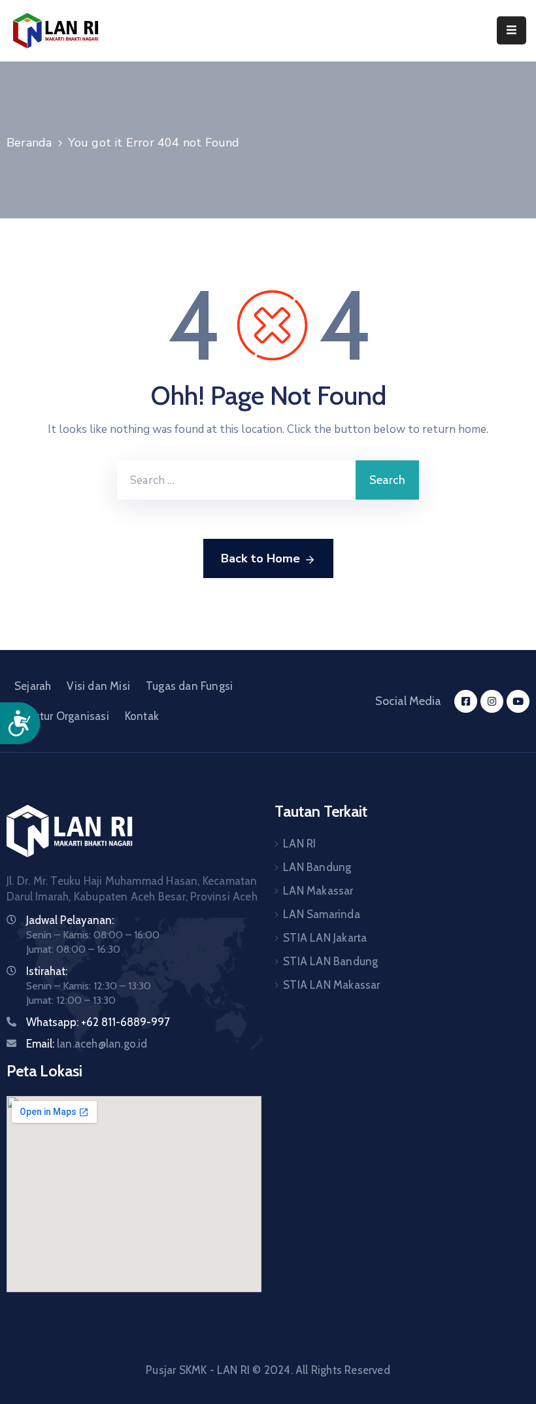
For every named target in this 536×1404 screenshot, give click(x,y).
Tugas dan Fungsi (189, 686)
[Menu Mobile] (511, 30)
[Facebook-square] (465, 701)
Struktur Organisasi (61, 716)
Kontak (142, 716)
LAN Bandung (317, 867)
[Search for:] (236, 480)
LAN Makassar (318, 890)
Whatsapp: (52, 1022)
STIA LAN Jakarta (325, 937)
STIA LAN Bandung (330, 961)
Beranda (29, 142)
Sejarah (32, 686)
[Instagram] (491, 701)
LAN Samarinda (321, 914)
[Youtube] (518, 701)
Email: (87, 1043)
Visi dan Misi (98, 686)
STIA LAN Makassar (331, 984)
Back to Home (260, 558)
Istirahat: (46, 971)
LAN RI (299, 843)
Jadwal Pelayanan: (70, 920)
